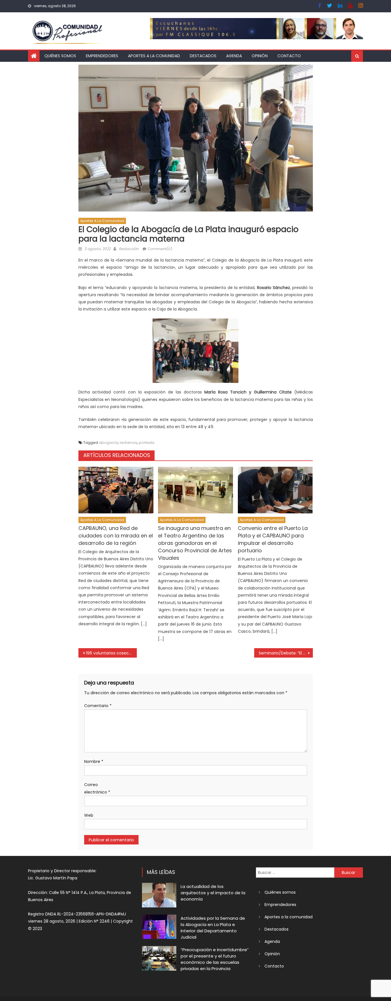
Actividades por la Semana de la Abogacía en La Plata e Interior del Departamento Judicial (213, 927)
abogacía (108, 442)
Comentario (98, 706)
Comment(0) (160, 249)
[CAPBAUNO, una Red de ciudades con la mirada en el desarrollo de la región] (115, 490)
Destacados (203, 56)
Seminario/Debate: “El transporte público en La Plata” (286, 653)
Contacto (289, 56)
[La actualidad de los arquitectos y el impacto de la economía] (159, 895)
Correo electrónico (97, 788)
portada (146, 442)
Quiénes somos (60, 56)
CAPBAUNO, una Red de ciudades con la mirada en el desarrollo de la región (115, 536)
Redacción (129, 249)
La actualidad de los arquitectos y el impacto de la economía (213, 892)
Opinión (260, 56)
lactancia (128, 442)
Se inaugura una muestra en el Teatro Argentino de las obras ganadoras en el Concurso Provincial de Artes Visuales (195, 543)
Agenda (234, 56)
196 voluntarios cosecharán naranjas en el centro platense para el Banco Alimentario (111, 653)
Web (88, 815)
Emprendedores (102, 56)
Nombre (93, 761)
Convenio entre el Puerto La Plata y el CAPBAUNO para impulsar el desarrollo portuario (273, 539)
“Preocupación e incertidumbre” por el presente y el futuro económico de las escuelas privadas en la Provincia (215, 959)
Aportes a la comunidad (154, 56)
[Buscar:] (295, 872)
